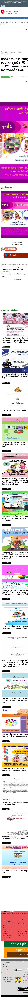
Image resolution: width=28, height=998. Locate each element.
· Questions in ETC (7, 937)
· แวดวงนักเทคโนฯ (6, 939)
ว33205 (8, 274)
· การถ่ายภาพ (5, 932)
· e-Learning (5, 924)
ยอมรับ (3, 5)
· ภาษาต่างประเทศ (22, 926)
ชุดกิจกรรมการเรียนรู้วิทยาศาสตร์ (8, 269)
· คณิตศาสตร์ (21, 922)
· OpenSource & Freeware (9, 928)
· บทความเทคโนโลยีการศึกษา (8, 922)
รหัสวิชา (3, 274)
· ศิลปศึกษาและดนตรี (22, 934)
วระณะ (2, 276)
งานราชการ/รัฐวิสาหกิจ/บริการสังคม (12, 53)
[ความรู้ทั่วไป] (3, 24)
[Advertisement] (14, 893)
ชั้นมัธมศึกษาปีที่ (14, 274)
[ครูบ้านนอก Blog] (16, 22)
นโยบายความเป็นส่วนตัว (6, 3)
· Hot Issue (5, 934)
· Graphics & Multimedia (8, 926)
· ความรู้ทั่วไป (21, 920)
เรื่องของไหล (20, 269)
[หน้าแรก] (2, 22)
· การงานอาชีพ (21, 936)
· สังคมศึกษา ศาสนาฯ (23, 932)
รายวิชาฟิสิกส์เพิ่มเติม (6, 272)
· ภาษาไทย (20, 928)
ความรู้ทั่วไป (12, 52)
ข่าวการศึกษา (4, 52)
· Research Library (7, 936)
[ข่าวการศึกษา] (10, 22)
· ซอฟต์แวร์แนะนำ (6, 930)
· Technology (5, 920)
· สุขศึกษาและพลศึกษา (23, 930)
